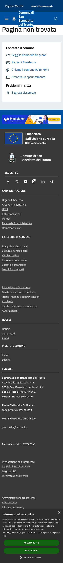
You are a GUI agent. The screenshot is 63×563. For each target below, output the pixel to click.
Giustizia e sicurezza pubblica (18, 292)
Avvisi (5, 338)
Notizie (6, 329)
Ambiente (7, 301)
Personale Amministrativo (17, 223)
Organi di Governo (12, 200)
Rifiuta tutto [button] (31, 550)
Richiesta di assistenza (15, 476)
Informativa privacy (13, 507)
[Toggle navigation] (7, 18)
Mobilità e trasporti (13, 269)
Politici (6, 219)
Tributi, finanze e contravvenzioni (21, 297)
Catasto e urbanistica (14, 265)
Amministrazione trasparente (19, 498)
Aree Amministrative (14, 205)
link (4, 535)
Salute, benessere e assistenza (19, 306)
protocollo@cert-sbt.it (14, 427)
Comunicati (8, 333)
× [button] (59, 512)
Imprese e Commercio (14, 260)
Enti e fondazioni (11, 214)
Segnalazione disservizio (16, 466)
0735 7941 (29, 444)
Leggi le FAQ (9, 471)
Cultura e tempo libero (15, 251)
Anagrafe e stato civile (15, 246)
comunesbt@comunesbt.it (17, 410)
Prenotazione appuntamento (18, 462)
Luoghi (6, 360)
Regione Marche (14, 6)
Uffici (5, 209)
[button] (31, 557)
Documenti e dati (12, 228)
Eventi (5, 355)
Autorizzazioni (10, 311)
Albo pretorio (9, 502)
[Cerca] (56, 19)
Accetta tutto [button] (31, 542)
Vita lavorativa (10, 255)
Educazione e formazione (16, 287)
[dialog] (31, 536)
